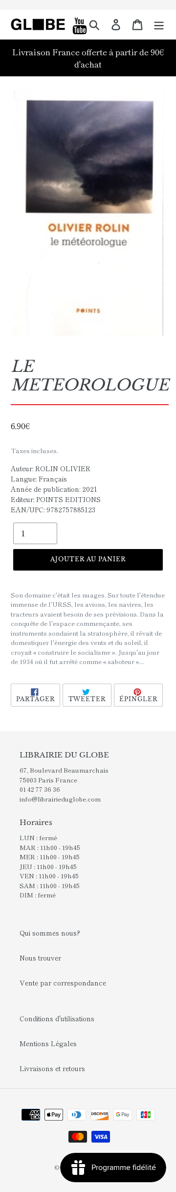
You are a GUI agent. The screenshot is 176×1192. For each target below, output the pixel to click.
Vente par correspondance (63, 982)
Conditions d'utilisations (57, 1018)
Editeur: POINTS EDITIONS (56, 499)
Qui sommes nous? (50, 933)
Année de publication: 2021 (54, 489)
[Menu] (159, 24)
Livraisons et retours (52, 1068)
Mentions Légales (48, 1043)
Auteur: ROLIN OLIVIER (50, 468)
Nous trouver (40, 958)
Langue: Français (39, 478)
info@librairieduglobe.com (60, 798)
